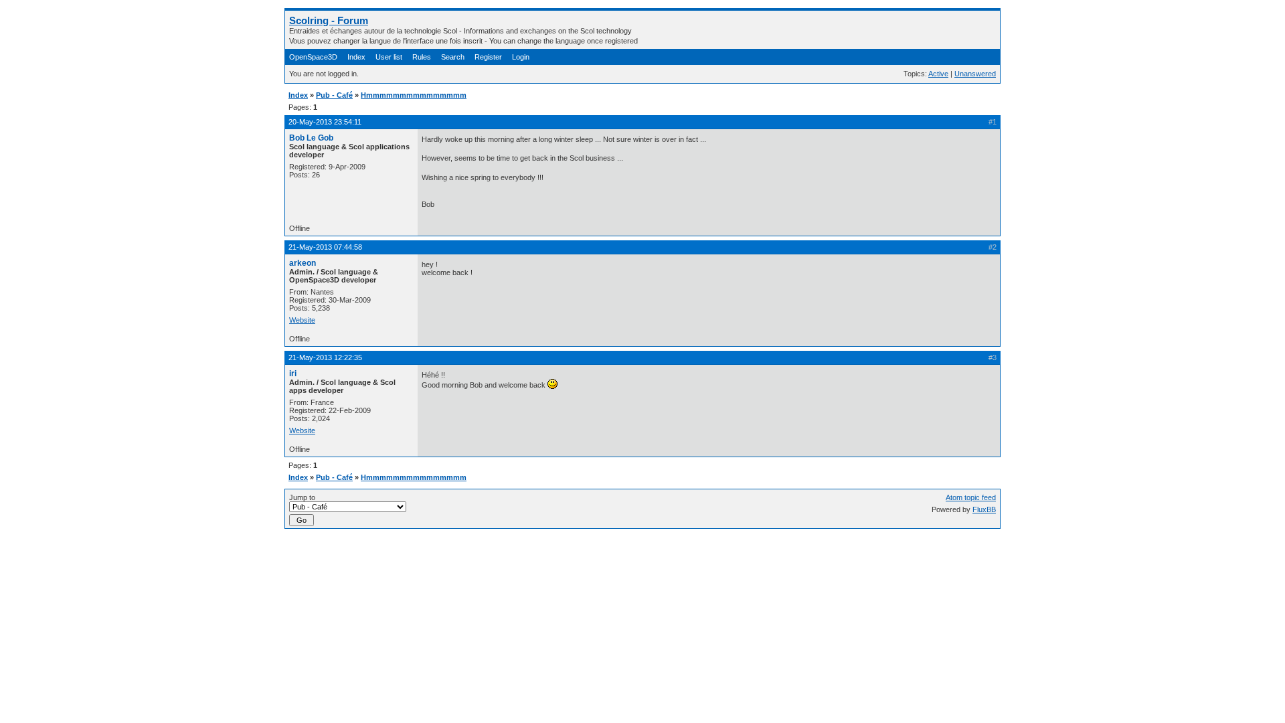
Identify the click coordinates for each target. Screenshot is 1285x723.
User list (388, 57)
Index (356, 57)
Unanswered (975, 74)
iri (292, 373)
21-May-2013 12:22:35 (325, 357)
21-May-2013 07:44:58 (325, 247)
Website (302, 320)
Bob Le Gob (311, 138)
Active (938, 74)
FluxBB (984, 509)
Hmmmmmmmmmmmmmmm (413, 95)
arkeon (302, 263)
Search (452, 57)
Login (520, 57)
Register (488, 57)
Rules (421, 57)
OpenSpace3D (313, 57)
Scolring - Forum (328, 20)
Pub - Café (334, 95)
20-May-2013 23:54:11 (324, 122)
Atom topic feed (971, 497)
